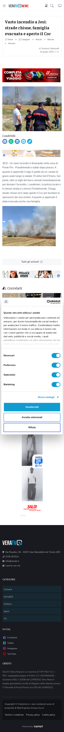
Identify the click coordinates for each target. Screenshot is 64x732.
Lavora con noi (13, 565)
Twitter (10, 643)
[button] (54, 6)
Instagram (12, 648)
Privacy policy (33, 715)
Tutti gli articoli (30, 261)
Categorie (25, 39)
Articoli (39, 39)
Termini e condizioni (14, 715)
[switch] (56, 365)
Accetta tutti (32, 407)
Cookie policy (48, 715)
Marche (50, 39)
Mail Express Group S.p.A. (31, 708)
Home (10, 39)
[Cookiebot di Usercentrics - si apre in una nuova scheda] (46, 302)
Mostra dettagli (46, 397)
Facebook (12, 637)
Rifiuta (32, 427)
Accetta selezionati (32, 417)
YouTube (11, 654)
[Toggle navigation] (4, 5)
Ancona (11, 43)
